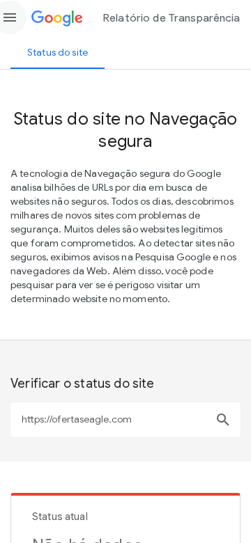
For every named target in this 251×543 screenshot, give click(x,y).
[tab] (57, 52)
